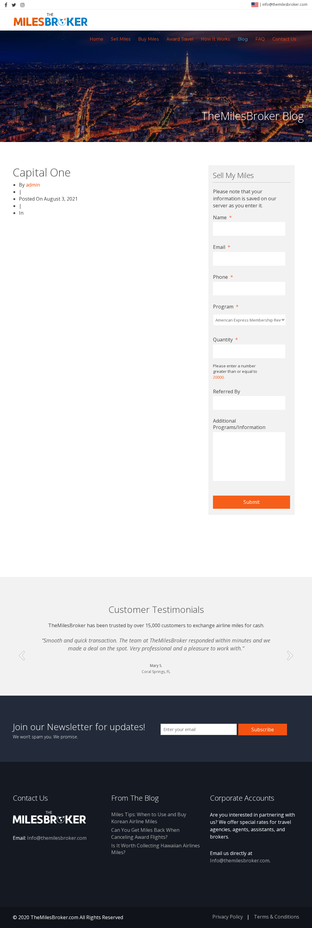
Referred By (226, 391)
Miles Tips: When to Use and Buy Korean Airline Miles (148, 818)
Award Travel (179, 39)
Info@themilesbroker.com (57, 838)
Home (96, 39)
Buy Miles (148, 39)
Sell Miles (120, 39)
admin (33, 184)
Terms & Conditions (276, 916)
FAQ (260, 39)
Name (222, 217)
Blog (243, 39)
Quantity (225, 340)
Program (226, 307)
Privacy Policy (227, 916)
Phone (223, 277)
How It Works (215, 39)
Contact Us (284, 39)
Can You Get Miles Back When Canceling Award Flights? (145, 833)
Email (221, 247)
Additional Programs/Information (239, 424)
